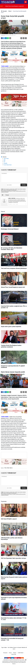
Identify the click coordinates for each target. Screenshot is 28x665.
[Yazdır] (10, 38)
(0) (14, 204)
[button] (21, 38)
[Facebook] (2, 38)
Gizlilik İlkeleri (20, 652)
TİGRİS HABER (5, 416)
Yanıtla (10, 204)
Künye (10, 652)
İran (4, 161)
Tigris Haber (6, 158)
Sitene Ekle (13, 654)
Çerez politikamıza (22, 662)
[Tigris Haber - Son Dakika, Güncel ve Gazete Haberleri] (8, 1)
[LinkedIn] (6, 38)
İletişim (14, 652)
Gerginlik (5, 163)
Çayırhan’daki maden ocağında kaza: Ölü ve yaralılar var (15, 6)
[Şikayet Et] (25, 204)
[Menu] (25, 2)
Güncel (9, 11)
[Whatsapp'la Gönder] (8, 38)
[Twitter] (4, 38)
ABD (4, 160)
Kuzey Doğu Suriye (8, 164)
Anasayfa (5, 11)
